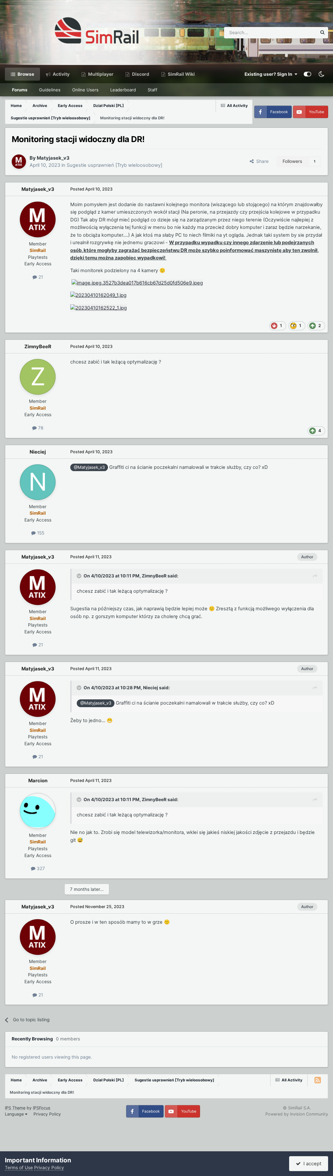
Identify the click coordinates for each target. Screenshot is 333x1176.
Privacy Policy (47, 1114)
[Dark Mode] (321, 74)
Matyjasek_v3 (53, 158)
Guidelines (49, 89)
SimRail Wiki (181, 74)
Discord (140, 74)
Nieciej (38, 452)
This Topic (297, 32)
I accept (311, 1164)
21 (40, 277)
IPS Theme (15, 1107)
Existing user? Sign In (269, 74)
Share (261, 161)
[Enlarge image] (137, 283)
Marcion (37, 781)
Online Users (85, 89)
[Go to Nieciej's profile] (38, 482)
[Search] (322, 32)
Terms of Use (19, 1167)
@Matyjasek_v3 (89, 467)
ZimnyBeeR (37, 347)
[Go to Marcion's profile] (38, 811)
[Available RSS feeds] (317, 1080)
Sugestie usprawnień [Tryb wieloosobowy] (114, 165)
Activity (61, 74)
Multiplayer (100, 74)
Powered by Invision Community (296, 1114)
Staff (152, 89)
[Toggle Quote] (80, 575)
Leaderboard (123, 89)
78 (40, 427)
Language (15, 1114)
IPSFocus (41, 1107)
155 (40, 532)
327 (40, 868)
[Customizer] (307, 74)
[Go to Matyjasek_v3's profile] (19, 161)
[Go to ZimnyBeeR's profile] (38, 377)
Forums (19, 89)
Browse (25, 74)
